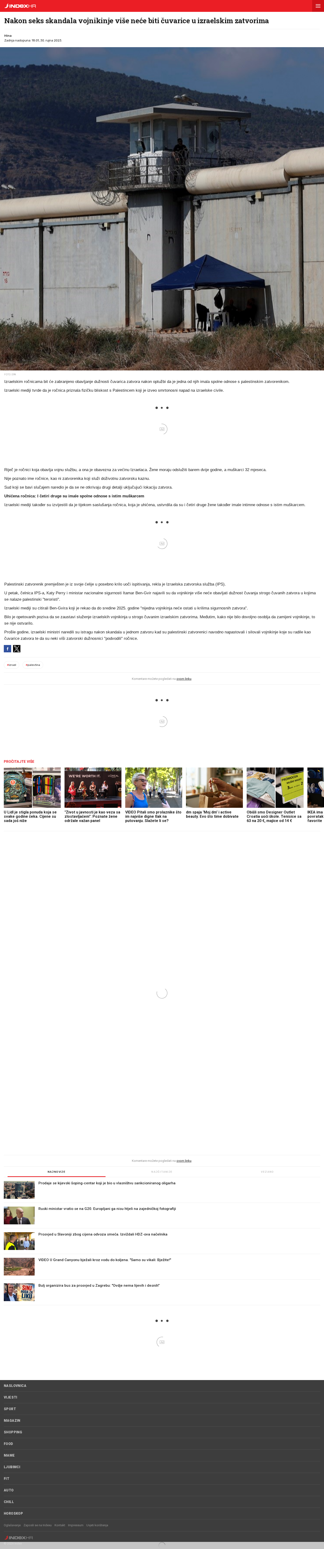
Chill (9, 1502)
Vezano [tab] (267, 1171)
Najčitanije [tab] (161, 1171)
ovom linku (183, 679)
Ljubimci (12, 1467)
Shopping (13, 1432)
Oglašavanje (12, 1525)
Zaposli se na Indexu (37, 1525)
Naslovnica (15, 1386)
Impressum (75, 1525)
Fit (6, 1479)
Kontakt (60, 1525)
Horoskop (13, 1513)
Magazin (12, 1420)
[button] (318, 6)
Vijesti (10, 1397)
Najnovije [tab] (57, 1171)
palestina (33, 665)
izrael (11, 665)
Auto (9, 1490)
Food (8, 1444)
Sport (10, 1409)
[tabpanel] (162, 1243)
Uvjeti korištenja (97, 1525)
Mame (9, 1455)
